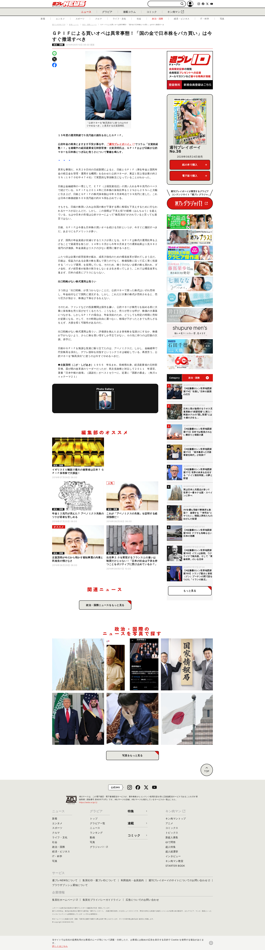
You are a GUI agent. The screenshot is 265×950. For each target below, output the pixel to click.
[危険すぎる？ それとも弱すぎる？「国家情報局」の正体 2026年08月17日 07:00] (187, 664)
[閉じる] (211, 943)
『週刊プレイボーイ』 (119, 144)
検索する (182, 4)
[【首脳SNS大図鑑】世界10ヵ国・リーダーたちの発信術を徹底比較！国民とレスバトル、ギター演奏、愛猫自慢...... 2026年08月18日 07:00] (133, 664)
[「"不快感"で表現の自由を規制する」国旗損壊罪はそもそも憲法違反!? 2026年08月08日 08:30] (187, 719)
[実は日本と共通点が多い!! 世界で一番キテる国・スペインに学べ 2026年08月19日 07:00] (78, 664)
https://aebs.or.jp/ (88, 802)
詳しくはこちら (60, 946)
